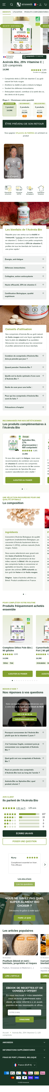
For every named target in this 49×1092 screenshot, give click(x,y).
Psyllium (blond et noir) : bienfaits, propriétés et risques (20, 962)
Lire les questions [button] (24, 884)
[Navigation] (4, 4)
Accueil (5, 1033)
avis (43, 72)
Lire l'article (12, 976)
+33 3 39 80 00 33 (24, 714)
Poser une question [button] (25, 841)
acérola (19, 237)
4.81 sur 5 (20, 808)
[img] (32, 857)
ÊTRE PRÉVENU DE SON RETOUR (24, 123)
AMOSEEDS (8, 1042)
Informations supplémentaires (19, 1050)
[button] (36, 70)
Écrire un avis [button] (24, 833)
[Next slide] (45, 864)
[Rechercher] (11, 4)
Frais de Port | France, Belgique (19, 1057)
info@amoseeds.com (24, 719)
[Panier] (45, 4)
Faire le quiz (24, 918)
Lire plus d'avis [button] (24, 879)
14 (25, 133)
